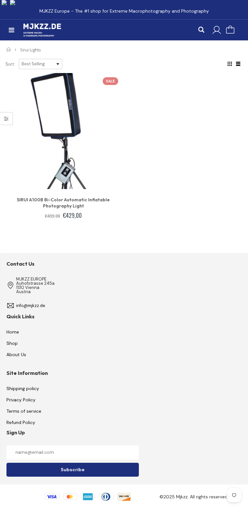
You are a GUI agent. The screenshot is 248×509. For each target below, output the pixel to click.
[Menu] (11, 30)
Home (8, 49)
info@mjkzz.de (30, 305)
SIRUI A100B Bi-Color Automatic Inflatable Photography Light (63, 203)
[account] (217, 30)
